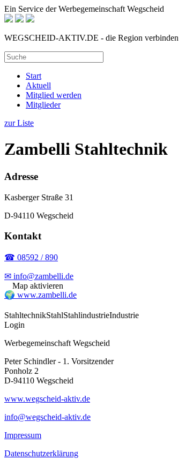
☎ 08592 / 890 (31, 257)
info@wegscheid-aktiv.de (47, 416)
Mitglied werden (53, 95)
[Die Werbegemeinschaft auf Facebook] (19, 19)
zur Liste (19, 122)
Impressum (22, 435)
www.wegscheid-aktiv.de (47, 398)
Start (33, 75)
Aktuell (38, 85)
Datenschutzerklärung (41, 453)
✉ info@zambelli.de (38, 276)
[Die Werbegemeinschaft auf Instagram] (30, 19)
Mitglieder (43, 104)
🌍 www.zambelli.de (40, 294)
